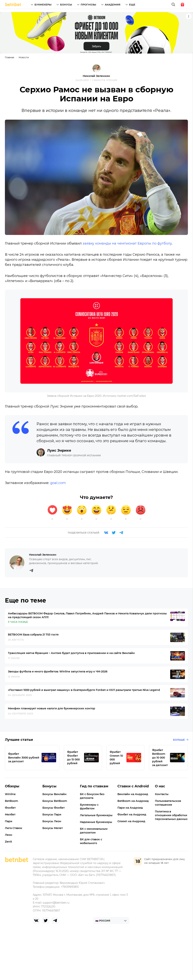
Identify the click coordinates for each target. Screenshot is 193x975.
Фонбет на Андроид (131, 814)
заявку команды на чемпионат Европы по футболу (127, 243)
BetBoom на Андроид (133, 801)
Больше (179, 739)
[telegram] (55, 920)
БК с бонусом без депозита (92, 796)
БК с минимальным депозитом (93, 830)
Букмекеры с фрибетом (89, 806)
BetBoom (11, 801)
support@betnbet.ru (56, 902)
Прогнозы (88, 4)
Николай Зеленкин (96, 76)
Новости (24, 57)
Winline (10, 794)
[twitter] (45, 920)
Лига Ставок (13, 828)
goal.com (58, 483)
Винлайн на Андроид (132, 794)
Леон (8, 835)
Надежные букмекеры (96, 822)
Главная (9, 57)
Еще (132, 4)
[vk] (36, 920)
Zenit (8, 841)
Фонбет (10, 807)
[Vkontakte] (106, 532)
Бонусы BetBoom (54, 801)
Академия (112, 4)
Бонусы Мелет (52, 828)
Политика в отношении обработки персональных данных (171, 815)
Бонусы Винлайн (54, 794)
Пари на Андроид (130, 807)
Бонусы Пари (51, 814)
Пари (8, 821)
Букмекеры (42, 4)
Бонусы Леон (51, 821)
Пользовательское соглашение (168, 802)
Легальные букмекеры (96, 815)
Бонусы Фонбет (53, 807)
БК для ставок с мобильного (91, 841)
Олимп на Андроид (131, 821)
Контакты (161, 794)
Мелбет (10, 814)
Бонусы (66, 4)
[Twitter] (113, 532)
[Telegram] (121, 532)
